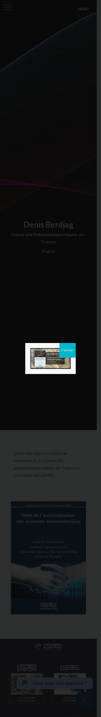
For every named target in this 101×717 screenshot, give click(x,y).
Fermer (68, 350)
